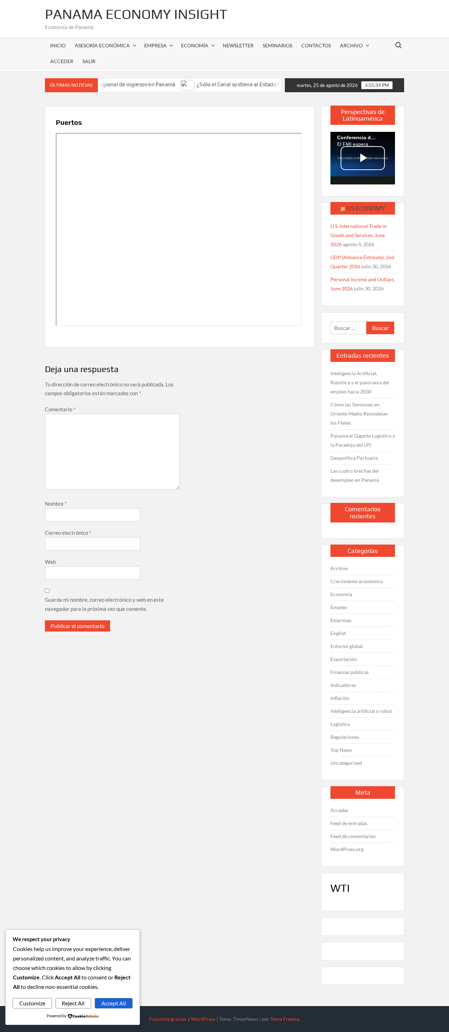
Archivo (351, 45)
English (338, 633)
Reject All (73, 1003)
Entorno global (346, 646)
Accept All (113, 1003)
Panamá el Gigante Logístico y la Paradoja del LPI (362, 440)
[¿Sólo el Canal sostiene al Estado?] (172, 84)
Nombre (56, 503)
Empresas (340, 620)
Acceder (339, 810)
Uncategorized (346, 763)
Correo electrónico (68, 533)
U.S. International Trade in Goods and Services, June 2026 (358, 235)
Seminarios (277, 45)
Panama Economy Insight (136, 14)
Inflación (339, 698)
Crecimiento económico (356, 581)
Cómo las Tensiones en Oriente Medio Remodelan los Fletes (359, 414)
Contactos (316, 45)
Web (50, 562)
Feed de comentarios (353, 836)
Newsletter (238, 45)
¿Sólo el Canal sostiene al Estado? (222, 84)
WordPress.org (346, 849)
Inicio (58, 45)
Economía (194, 45)
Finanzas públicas (349, 672)
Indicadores (343, 685)
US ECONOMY (366, 208)
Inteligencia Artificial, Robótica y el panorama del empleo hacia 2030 (359, 382)
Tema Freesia (284, 1019)
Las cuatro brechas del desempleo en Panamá (354, 475)
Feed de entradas (348, 823)
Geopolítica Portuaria (354, 458)
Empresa (155, 45)
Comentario (60, 409)
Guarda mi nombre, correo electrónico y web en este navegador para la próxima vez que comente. (104, 604)
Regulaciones (344, 737)
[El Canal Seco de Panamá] (276, 84)
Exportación (343, 659)
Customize (32, 1003)
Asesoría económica (102, 45)
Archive (339, 568)
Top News (341, 750)
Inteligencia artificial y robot (361, 711)
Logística (340, 724)
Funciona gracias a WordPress (182, 1019)
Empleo (338, 607)
